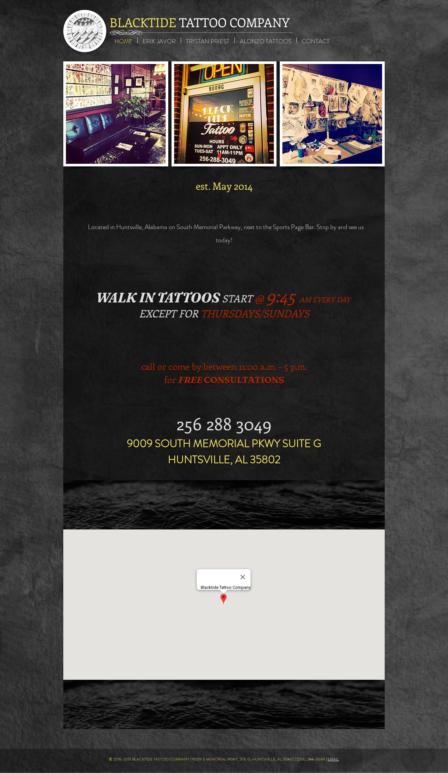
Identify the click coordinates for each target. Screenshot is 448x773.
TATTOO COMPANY (200, 22)
